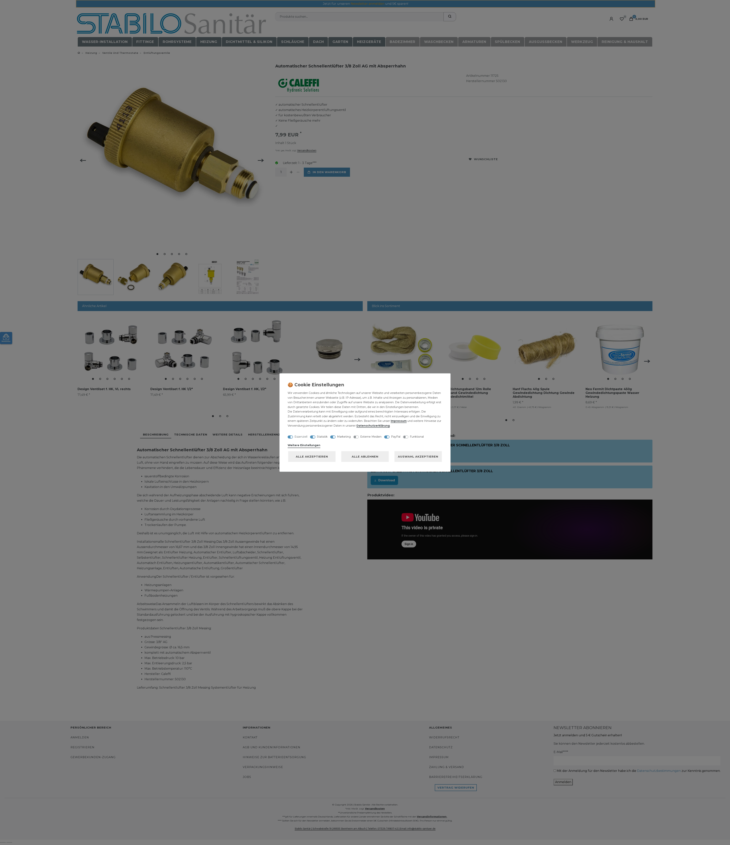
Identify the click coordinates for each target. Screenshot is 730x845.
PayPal (395, 436)
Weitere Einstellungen (304, 445)
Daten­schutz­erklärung (373, 425)
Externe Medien (371, 436)
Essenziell (300, 436)
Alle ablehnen (365, 456)
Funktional (417, 436)
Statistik (322, 436)
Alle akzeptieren (312, 456)
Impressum (399, 421)
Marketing (344, 436)
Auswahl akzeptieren (418, 456)
